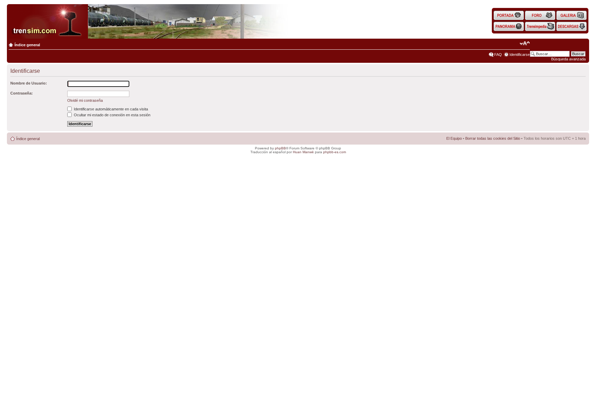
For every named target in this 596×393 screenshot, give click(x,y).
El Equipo (454, 138)
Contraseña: (21, 93)
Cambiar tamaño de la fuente (525, 43)
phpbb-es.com (334, 152)
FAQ (498, 54)
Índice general (27, 45)
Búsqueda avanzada (568, 59)
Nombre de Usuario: (28, 83)
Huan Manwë (303, 152)
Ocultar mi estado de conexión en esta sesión (111, 115)
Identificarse (519, 54)
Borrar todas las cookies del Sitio (492, 138)
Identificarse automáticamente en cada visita (110, 109)
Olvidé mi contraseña (85, 100)
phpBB (280, 148)
